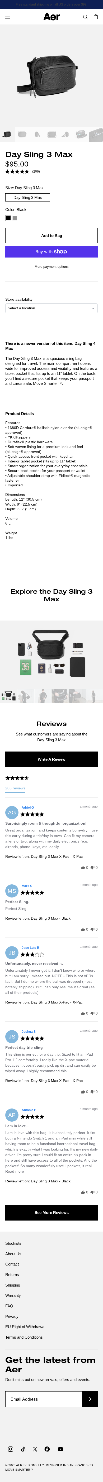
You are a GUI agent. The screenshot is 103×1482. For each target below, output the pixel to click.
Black (8, 218)
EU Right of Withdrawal (25, 1326)
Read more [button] (14, 1171)
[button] (22, 171)
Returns (12, 1274)
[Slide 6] (81, 135)
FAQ (9, 1306)
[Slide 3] (37, 135)
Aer (19, 1465)
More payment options (52, 267)
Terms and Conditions (24, 1337)
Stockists (13, 1243)
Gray (14, 218)
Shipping (12, 1285)
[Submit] (90, 1399)
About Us (13, 1254)
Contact (12, 1264)
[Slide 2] (22, 135)
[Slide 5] (66, 135)
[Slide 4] (51, 135)
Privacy (11, 1316)
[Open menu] (7, 16)
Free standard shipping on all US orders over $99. (51, 4)
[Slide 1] (7, 135)
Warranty (13, 1295)
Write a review (51, 759)
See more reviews (52, 1212)
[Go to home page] (51, 17)
